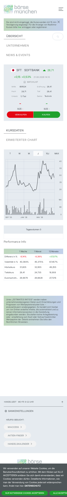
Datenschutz (33, 485)
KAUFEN (46, 114)
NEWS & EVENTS (18, 55)
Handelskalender (18, 444)
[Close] (58, 22)
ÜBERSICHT (14, 36)
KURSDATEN (15, 130)
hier (20, 27)
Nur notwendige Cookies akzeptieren (24, 493)
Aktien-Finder (16, 435)
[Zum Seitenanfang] (62, 402)
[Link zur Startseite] (18, 9)
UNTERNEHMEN (17, 45)
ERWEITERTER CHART (21, 139)
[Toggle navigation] (61, 9)
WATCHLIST (32, 82)
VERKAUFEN (21, 114)
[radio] (10, 153)
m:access (13, 427)
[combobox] (57, 36)
